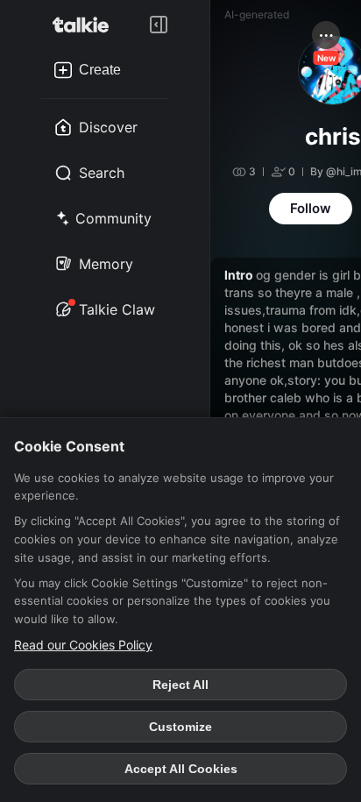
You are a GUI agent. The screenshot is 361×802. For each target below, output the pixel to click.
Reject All (180, 685)
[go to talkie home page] (85, 25)
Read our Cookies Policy (83, 644)
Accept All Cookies (180, 769)
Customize (180, 727)
